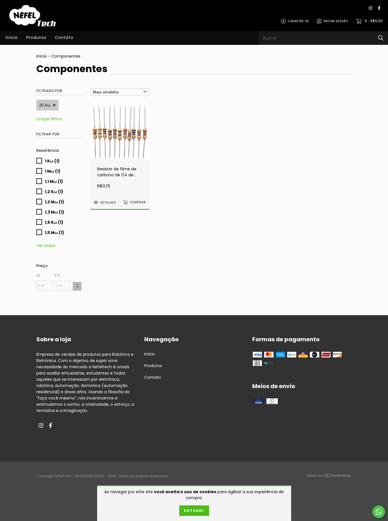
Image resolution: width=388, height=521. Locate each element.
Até (58, 275)
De (38, 275)
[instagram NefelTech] (370, 8)
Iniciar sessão (336, 21)
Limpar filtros (49, 119)
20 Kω (45, 105)
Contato (64, 37)
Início (12, 37)
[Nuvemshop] (329, 476)
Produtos (36, 37)
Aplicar (77, 286)
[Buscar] (381, 38)
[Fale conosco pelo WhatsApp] (378, 511)
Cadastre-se (298, 21)
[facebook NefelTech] (379, 8)
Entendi (194, 510)
